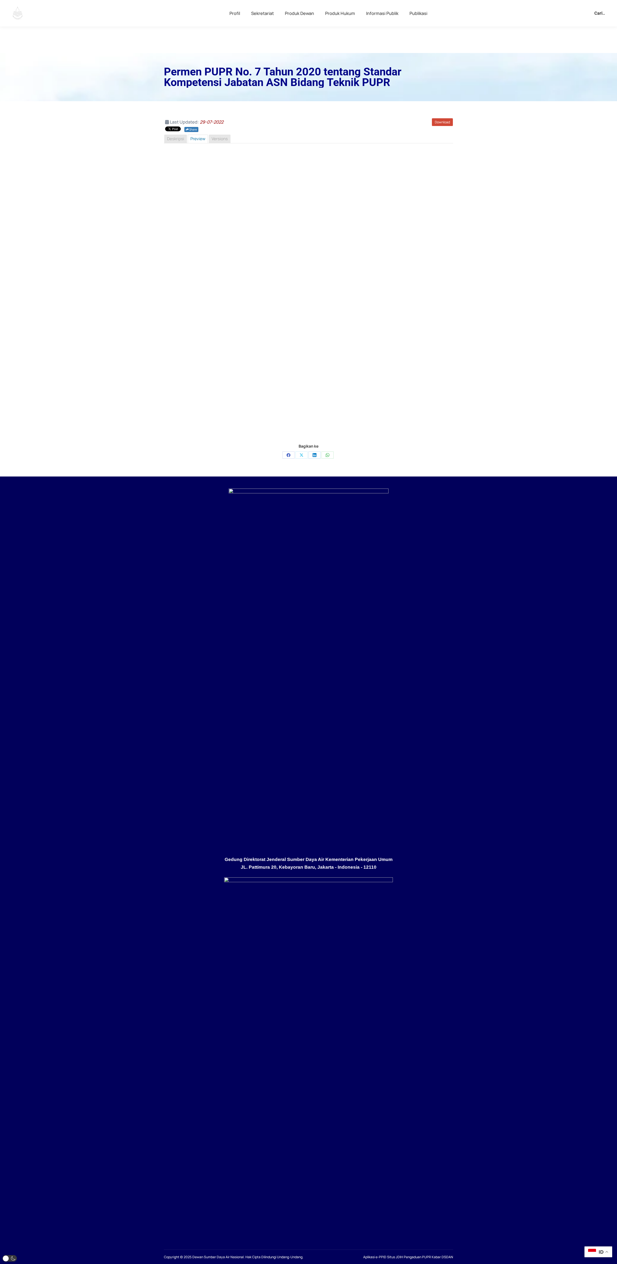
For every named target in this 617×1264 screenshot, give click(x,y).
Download (442, 122)
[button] (9, 1258)
